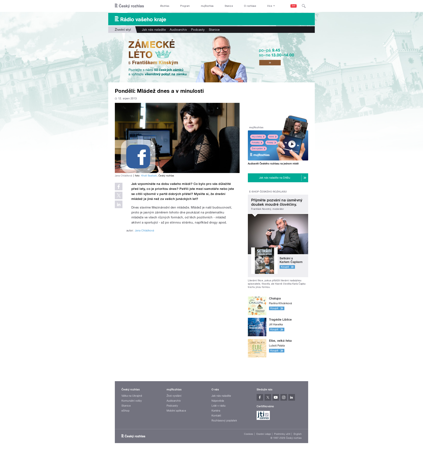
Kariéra (216, 410)
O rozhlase (250, 6)
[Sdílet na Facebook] (118, 186)
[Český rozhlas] (129, 6)
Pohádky (256, 142)
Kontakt (216, 415)
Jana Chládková (144, 230)
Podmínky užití (282, 434)
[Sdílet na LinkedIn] (118, 204)
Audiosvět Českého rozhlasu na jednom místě (273, 163)
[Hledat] (303, 6)
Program (185, 6)
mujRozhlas (207, 6)
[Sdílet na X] (118, 195)
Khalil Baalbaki (149, 175)
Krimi (271, 137)
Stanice (229, 6)
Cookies (248, 434)
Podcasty (198, 29)
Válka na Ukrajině (131, 395)
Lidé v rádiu (219, 405)
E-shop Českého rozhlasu (268, 191)
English (298, 434)
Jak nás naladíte (154, 29)
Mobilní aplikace (176, 410)
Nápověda (218, 400)
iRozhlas (164, 6)
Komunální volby (131, 400)
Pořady (270, 142)
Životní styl (123, 29)
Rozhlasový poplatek (224, 420)
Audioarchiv (178, 29)
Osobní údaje (263, 434)
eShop (125, 410)
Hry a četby (257, 137)
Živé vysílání (257, 148)
